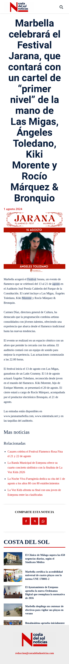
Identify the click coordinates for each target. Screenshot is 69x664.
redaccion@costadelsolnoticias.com (34, 653)
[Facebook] (26, 521)
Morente (27, 298)
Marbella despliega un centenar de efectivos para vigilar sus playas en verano (44, 610)
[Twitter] (34, 521)
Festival (31, 279)
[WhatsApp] (43, 521)
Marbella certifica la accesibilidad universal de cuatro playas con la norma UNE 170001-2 (44, 575)
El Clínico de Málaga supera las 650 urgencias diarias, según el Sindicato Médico (45, 559)
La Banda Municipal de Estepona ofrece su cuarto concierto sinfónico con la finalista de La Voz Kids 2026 (35, 467)
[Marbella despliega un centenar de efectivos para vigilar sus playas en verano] (13, 610)
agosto (56, 283)
